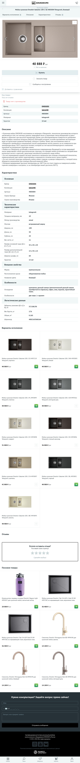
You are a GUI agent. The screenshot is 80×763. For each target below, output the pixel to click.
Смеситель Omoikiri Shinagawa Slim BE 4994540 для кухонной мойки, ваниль (59, 638)
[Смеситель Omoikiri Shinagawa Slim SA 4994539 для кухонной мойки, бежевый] (20, 663)
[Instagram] (34, 744)
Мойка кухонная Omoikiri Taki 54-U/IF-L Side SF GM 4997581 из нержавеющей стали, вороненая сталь (59, 599)
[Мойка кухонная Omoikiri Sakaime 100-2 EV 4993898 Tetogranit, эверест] (20, 423)
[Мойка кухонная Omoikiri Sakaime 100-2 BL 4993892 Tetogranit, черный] (60, 462)
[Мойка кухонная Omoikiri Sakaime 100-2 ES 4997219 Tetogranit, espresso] (20, 344)
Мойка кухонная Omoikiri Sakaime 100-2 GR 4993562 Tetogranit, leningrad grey (59, 399)
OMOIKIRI (45, 106)
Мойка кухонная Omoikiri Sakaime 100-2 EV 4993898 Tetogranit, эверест (19, 438)
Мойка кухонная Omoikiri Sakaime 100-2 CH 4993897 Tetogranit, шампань (19, 477)
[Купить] (36, 366)
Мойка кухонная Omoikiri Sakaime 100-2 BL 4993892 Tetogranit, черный (59, 477)
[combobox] (6, 708)
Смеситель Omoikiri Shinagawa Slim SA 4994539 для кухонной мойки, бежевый (19, 678)
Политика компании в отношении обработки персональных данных (40, 748)
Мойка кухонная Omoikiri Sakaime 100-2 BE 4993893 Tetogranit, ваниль (19, 517)
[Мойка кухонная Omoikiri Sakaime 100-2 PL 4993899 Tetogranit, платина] (20, 384)
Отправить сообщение (40, 725)
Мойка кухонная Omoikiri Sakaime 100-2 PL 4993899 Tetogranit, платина (19, 399)
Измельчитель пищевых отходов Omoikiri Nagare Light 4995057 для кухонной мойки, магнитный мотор (20, 599)
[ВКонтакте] (45, 744)
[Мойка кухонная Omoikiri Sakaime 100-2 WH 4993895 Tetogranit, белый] (60, 344)
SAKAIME (45, 110)
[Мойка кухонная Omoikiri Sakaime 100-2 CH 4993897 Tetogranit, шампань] (20, 462)
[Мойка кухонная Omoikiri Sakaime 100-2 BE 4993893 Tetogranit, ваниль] (20, 501)
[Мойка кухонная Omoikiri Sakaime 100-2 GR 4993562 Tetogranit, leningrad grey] (60, 384)
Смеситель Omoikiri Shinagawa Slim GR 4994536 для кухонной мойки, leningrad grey (59, 678)
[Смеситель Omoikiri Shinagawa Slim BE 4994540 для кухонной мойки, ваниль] (60, 623)
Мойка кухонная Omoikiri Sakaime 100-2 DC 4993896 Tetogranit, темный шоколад (59, 438)
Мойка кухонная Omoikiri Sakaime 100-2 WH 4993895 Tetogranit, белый (59, 359)
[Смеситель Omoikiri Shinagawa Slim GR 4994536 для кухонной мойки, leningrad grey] (60, 663)
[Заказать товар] (76, 405)
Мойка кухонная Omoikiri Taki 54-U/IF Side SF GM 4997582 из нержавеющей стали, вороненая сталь (18, 638)
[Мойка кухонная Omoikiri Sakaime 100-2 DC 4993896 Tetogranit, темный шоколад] (60, 423)
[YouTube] (40, 744)
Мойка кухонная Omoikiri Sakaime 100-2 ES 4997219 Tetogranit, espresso (19, 359)
